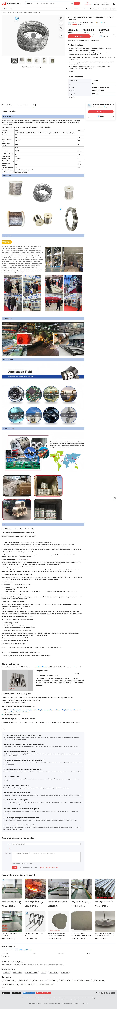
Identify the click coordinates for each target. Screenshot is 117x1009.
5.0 (95, 107)
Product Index (88, 998)
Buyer (76, 9)
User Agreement (68, 1003)
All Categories (7, 9)
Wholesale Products (58, 998)
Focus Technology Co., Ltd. (46, 1003)
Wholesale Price (68, 998)
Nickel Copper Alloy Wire (67, 980)
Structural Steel (54, 972)
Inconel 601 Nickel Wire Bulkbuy (44, 984)
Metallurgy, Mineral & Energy (14, 12)
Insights (94, 998)
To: (10, 849)
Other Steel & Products (31, 972)
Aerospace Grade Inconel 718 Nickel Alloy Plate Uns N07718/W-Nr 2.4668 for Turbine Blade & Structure (58, 903)
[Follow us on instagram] (107, 993)
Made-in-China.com (51, 1000)
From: (9, 844)
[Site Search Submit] (77, 3)
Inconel (8, 712)
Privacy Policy (84, 1003)
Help (85, 9)
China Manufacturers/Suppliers (45, 998)
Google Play (16, 993)
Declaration (76, 1003)
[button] (72, 3)
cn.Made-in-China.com (74, 1000)
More (3, 987)
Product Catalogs (26, 950)
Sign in (113, 4)
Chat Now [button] (105, 36)
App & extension (94, 9)
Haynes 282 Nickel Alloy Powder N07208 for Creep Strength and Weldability (56, 935)
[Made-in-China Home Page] (11, 3)
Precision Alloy (72, 710)
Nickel (88, 953)
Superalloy (47, 710)
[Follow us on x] (104, 993)
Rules (114, 9)
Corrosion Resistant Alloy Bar (58, 710)
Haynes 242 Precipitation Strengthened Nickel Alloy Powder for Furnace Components (81, 935)
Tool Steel (43, 972)
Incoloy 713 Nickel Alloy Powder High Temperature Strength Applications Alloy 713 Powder (104, 935)
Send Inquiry (79, 36)
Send (14, 867)
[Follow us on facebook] (102, 993)
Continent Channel (78, 998)
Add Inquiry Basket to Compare (33, 67)
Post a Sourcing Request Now (49, 867)
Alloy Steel (37, 12)
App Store (6, 993)
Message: (8, 853)
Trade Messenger (28, 993)
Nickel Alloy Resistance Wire (10, 984)
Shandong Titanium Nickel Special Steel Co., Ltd (83, 22)
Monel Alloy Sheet (28, 710)
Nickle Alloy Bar (38, 710)
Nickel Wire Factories (23, 980)
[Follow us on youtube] (109, 993)
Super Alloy (33, 953)
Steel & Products (28, 12)
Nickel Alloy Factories (38, 980)
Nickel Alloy (5, 953)
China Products (32, 998)
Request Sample (94, 40)
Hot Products (24, 998)
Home (3, 12)
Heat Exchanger (6, 956)
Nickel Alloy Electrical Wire (83, 980)
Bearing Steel (64, 972)
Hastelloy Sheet (17, 710)
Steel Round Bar (17, 972)
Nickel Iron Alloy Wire (26, 984)
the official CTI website (41, 667)
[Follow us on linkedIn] (114, 993)
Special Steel (6, 972)
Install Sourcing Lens (44, 993)
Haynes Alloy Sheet (16, 712)
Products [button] (29, 3)
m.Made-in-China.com (62, 1000)
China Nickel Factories (9, 980)
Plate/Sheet (26, 712)
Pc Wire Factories (52, 980)
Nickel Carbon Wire (99, 980)
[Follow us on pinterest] (112, 993)
